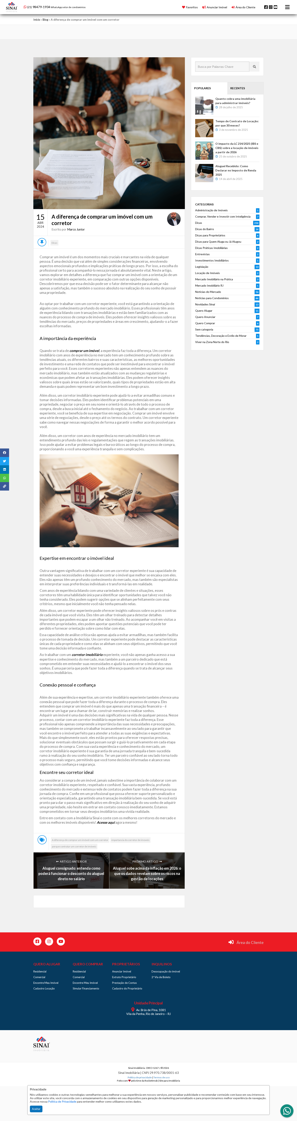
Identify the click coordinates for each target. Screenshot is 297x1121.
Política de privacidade (140, 1077)
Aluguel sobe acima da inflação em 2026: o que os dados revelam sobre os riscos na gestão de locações (147, 873)
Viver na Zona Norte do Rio (212, 342)
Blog (45, 19)
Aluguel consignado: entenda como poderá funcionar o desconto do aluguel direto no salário (71, 873)
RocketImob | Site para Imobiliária (162, 1080)
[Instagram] (271, 7)
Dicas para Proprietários (210, 235)
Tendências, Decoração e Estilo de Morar (220, 335)
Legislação (201, 266)
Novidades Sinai (205, 304)
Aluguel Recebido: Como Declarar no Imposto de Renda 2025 (235, 170)
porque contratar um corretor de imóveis (74, 846)
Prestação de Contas (124, 982)
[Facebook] (266, 7)
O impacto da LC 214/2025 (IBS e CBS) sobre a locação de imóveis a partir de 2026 (236, 148)
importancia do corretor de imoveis (130, 840)
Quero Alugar (203, 310)
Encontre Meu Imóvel (45, 982)
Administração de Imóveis (211, 210)
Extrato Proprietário (124, 977)
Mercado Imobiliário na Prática (214, 279)
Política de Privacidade (62, 1101)
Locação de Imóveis (207, 273)
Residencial (39, 971)
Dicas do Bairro (204, 229)
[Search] (254, 67)
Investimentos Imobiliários (212, 260)
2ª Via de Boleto (161, 977)
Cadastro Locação (44, 988)
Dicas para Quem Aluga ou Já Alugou (218, 241)
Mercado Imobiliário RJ (209, 285)
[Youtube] (275, 7)
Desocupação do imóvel (166, 971)
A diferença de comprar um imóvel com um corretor (80, 840)
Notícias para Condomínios (212, 298)
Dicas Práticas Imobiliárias (211, 248)
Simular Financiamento (86, 988)
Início (36, 19)
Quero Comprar (205, 323)
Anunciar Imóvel (121, 971)
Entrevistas (202, 254)
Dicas (54, 242)
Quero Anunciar (205, 317)
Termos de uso (161, 1077)
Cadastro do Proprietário (127, 988)
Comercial (39, 977)
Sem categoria (204, 329)
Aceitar (36, 1108)
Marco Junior (76, 229)
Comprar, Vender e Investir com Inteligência (223, 216)
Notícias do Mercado (208, 291)
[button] (49, 7)
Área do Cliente (250, 942)
